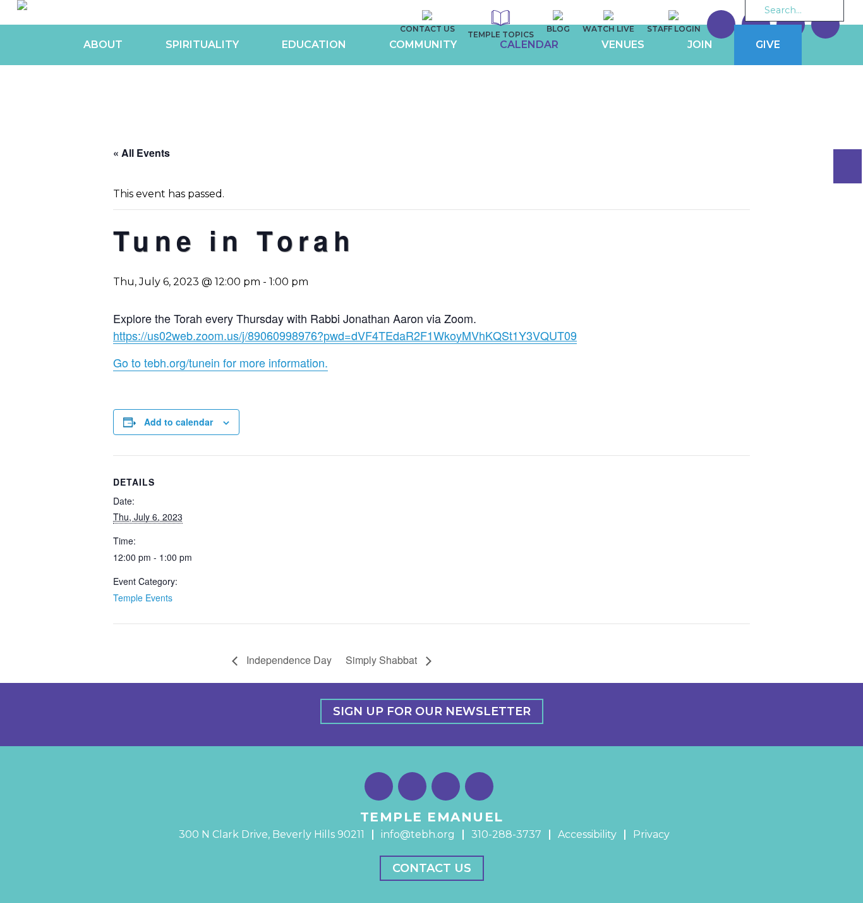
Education (314, 45)
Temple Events (142, 597)
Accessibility (587, 834)
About (103, 45)
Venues (622, 45)
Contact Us (431, 868)
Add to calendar (178, 421)
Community (423, 45)
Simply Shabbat (382, 660)
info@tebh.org (418, 834)
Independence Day (288, 660)
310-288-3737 (506, 834)
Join (700, 45)
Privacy (651, 834)
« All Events (141, 152)
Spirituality (202, 45)
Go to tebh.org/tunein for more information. (220, 362)
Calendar (529, 45)
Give (768, 45)
